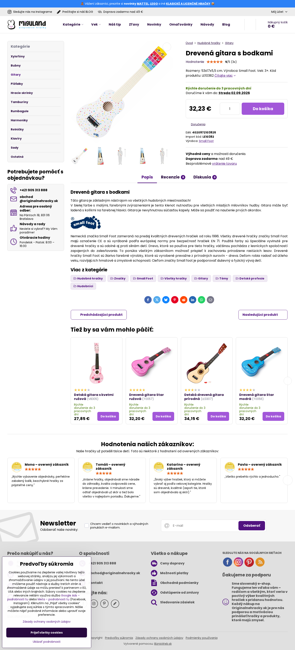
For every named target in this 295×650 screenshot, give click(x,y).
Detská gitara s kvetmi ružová (94, 396)
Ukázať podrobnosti (46, 642)
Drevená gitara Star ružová (146, 396)
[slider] (215, 61)
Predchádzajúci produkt (101, 314)
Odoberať (251, 525)
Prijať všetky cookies (47, 633)
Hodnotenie (195, 61)
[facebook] (227, 566)
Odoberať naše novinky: (59, 529)
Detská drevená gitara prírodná (204, 396)
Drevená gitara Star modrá (256, 396)
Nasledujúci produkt (260, 314)
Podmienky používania (202, 638)
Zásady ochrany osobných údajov (159, 638)
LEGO (154, 4)
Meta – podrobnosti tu (53, 599)
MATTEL (143, 4)
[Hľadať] (250, 24)
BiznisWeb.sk (163, 644)
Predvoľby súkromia (119, 638)
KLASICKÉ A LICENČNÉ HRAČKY (188, 4)
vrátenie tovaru (224, 163)
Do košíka (263, 109)
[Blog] (260, 566)
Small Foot (206, 141)
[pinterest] (249, 566)
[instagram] (238, 566)
